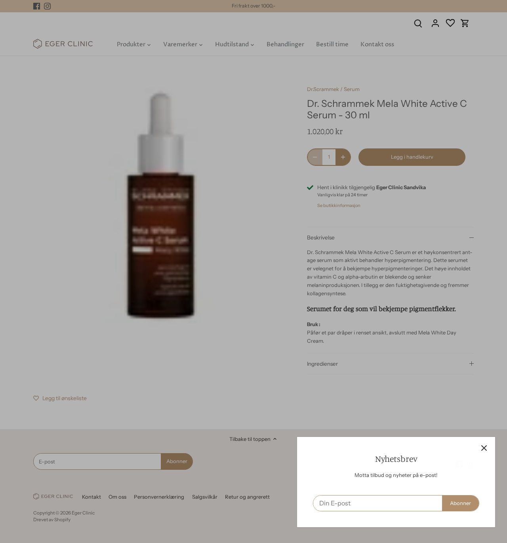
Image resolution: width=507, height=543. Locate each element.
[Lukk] (480, 448)
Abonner (456, 503)
